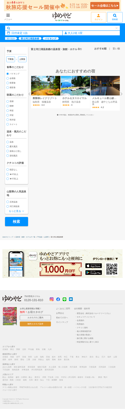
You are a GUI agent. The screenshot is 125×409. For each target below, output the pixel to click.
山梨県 (46, 237)
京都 (34, 360)
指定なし (14, 169)
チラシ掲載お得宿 (9, 387)
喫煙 (12, 106)
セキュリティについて (86, 317)
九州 (50, 349)
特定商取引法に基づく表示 (88, 342)
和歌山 (41, 360)
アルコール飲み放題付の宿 (51, 387)
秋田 (30, 357)
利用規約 (80, 324)
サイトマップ (62, 322)
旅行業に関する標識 (85, 338)
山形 (36, 357)
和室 (12, 110)
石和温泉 (14, 202)
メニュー (8, 19)
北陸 (24, 349)
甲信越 (39, 237)
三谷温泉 (112, 367)
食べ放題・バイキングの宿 (75, 387)
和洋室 (13, 120)
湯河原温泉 (49, 370)
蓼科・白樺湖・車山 (24, 377)
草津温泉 (83, 367)
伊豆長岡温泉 (36, 370)
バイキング (15, 74)
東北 (12, 349)
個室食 (13, 87)
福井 (109, 357)
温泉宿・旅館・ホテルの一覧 (25, 237)
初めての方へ (62, 317)
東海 (38, 349)
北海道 (5, 349)
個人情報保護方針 (84, 331)
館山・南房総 (7, 377)
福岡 (48, 360)
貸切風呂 (14, 156)
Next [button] (121, 94)
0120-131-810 (33, 300)
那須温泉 (31, 367)
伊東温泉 (25, 370)
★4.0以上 (14, 178)
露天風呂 (14, 146)
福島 (42, 357)
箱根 (25, 380)
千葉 (71, 357)
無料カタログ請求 (35, 324)
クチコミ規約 (82, 328)
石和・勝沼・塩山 (36, 380)
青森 (12, 357)
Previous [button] (29, 94)
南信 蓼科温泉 (19, 367)
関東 (18, 349)
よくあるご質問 (63, 308)
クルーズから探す (9, 390)
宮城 (24, 357)
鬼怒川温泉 (41, 367)
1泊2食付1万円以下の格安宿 (100, 387)
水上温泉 (52, 367)
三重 (28, 360)
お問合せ (60, 313)
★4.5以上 (14, 174)
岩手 (18, 357)
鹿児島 (66, 360)
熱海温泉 (15, 370)
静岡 (16, 360)
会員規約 (80, 320)
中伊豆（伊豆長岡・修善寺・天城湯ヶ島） (78, 377)
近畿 (44, 349)
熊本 (60, 360)
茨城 (48, 357)
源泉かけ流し (15, 151)
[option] (46, 92)
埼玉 (66, 357)
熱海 (61, 380)
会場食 (13, 78)
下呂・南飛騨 (51, 380)
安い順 (116, 48)
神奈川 (84, 357)
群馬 (60, 357)
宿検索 (115, 19)
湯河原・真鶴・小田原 (11, 380)
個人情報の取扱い (84, 335)
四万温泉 (73, 367)
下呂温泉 (6, 370)
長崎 (54, 360)
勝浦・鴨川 (102, 377)
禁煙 (12, 101)
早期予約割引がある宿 (28, 387)
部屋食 (13, 83)
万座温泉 (92, 367)
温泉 (12, 142)
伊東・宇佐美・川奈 (50, 377)
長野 (4, 360)
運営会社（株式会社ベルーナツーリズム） (94, 313)
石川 (103, 357)
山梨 (115, 357)
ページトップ (114, 399)
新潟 (91, 357)
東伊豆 (37, 377)
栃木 (54, 357)
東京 (77, 357)
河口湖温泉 (15, 206)
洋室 (12, 115)
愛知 (22, 360)
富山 (97, 357)
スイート (14, 124)
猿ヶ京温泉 (63, 367)
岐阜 (10, 360)
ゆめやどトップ (7, 237)
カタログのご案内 (35, 317)
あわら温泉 (7, 367)
